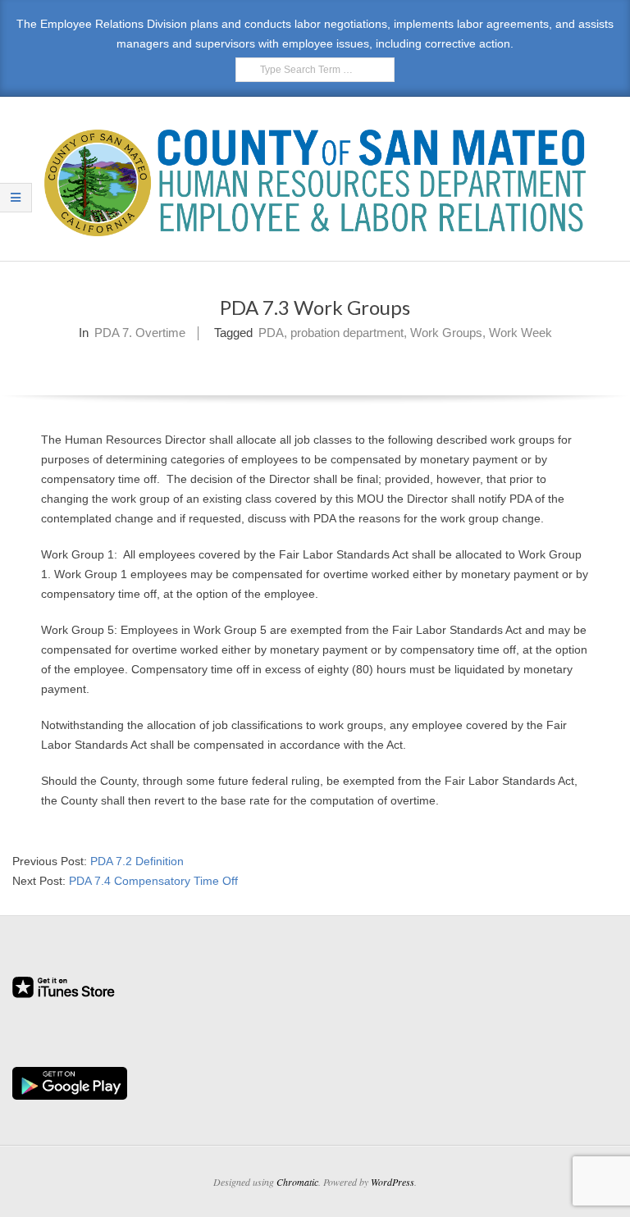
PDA (271, 333)
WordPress (392, 1181)
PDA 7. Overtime (139, 333)
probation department (347, 333)
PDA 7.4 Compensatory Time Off (153, 880)
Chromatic (297, 1181)
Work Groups (446, 333)
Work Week (520, 333)
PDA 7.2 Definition (137, 861)
